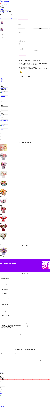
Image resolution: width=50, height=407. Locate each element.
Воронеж (1, 360)
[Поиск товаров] (0, 9)
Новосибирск (27, 360)
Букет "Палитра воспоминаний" (3, 232)
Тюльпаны (2, 338)
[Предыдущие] (0, 133)
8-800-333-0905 (1, 372)
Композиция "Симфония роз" (3, 206)
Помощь (14, 2)
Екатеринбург (39, 360)
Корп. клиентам (9, 2)
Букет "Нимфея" (1, 241)
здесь (37, 64)
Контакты (12, 2)
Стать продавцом (2, 2)
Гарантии (8, 1)
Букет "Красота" (1, 149)
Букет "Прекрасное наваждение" (3, 223)
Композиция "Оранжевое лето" (3, 197)
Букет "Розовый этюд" (2, 170)
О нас (2, 1)
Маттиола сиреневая (20, 49)
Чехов (26, 353)
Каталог (1, 1)
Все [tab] (1, 78)
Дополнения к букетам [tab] (3, 83)
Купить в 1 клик (40, 28)
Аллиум (35, 48)
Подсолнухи (27, 338)
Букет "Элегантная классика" (3, 179)
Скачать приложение (2, 406)
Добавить (4, 87)
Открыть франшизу (6, 2)
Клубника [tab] (2, 79)
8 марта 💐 (35, 325)
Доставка (4, 1)
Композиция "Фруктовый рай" (3, 188)
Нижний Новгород (15, 360)
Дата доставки (20, 40)
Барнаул (39, 353)
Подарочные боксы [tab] (3, 81)
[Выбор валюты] (2, 10)
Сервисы (16, 2)
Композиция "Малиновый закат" (3, 215)
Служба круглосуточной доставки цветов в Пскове (6, 382)
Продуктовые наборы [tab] (3, 82)
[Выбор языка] (0, 3)
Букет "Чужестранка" (2, 256)
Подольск (2, 353)
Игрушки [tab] (2, 80)
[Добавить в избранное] (49, 28)
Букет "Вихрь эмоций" (2, 161)
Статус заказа (18, 2)
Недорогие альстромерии (15, 338)
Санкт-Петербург (15, 353)
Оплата (6, 1)
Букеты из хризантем (40, 338)
